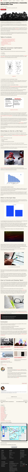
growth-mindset (21, 122)
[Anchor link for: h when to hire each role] (16, 197)
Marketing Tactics (3, 417)
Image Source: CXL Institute (14, 109)
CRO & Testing (4, 364)
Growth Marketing (3, 464)
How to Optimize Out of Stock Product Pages (21, 402)
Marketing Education (3, 416)
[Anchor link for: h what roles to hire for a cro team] (23, 131)
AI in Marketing (2, 407)
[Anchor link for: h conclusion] (8, 321)
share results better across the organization (6, 115)
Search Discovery (19, 369)
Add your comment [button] (24, 383)
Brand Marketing (3, 466)
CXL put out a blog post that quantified (6, 167)
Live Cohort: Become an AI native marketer (14, 463)
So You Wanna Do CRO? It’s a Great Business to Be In (7, 402)
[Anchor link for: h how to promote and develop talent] (23, 280)
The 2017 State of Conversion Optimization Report (5, 359)
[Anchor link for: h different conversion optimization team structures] (1, 50)
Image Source (14, 76)
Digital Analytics (2, 413)
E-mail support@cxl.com (22, 463)
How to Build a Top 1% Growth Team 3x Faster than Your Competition (20, 347)
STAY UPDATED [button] (3, 9)
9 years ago (26, 388)
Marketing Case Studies (3, 415)
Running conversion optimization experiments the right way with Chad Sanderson (7, 347)
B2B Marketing (2, 408)
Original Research (3, 418)
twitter (18, 377)
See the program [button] (14, 446)
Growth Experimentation (3, 414)
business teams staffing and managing (15, 86)
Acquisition (2, 406)
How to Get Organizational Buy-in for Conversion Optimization (20, 357)
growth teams (17, 28)
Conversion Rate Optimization (4, 463)
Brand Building (2, 409)
